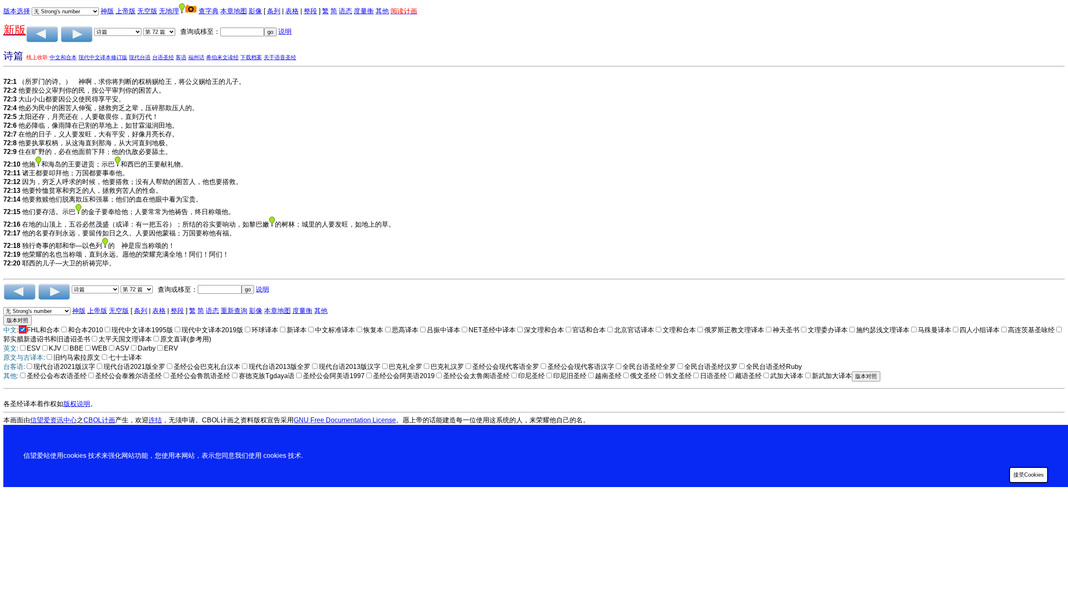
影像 (255, 11)
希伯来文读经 (222, 57)
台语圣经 (163, 57)
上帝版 (126, 11)
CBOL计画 (99, 420)
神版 (107, 11)
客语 (181, 57)
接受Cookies (1028, 475)
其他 (382, 11)
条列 (273, 11)
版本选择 (16, 11)
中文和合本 (63, 57)
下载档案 (251, 57)
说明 (285, 31)
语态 (345, 11)
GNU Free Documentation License (345, 420)
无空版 (147, 11)
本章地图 (233, 11)
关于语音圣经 (280, 57)
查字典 (209, 11)
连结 (155, 420)
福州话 (196, 57)
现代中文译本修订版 (102, 57)
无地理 (169, 11)
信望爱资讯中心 (53, 420)
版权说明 (76, 403)
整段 (310, 11)
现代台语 (140, 57)
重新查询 (234, 310)
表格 (292, 11)
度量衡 (364, 11)
